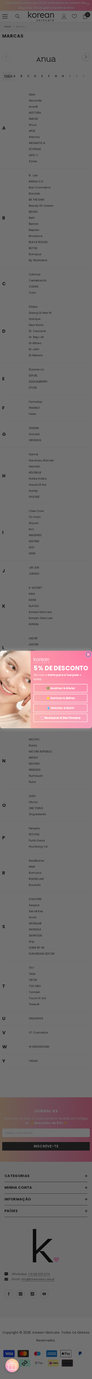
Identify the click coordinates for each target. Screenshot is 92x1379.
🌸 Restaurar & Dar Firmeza (60, 718)
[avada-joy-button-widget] (12, 1365)
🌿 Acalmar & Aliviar (60, 688)
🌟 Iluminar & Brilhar (60, 698)
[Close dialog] (88, 654)
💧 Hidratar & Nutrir (60, 708)
